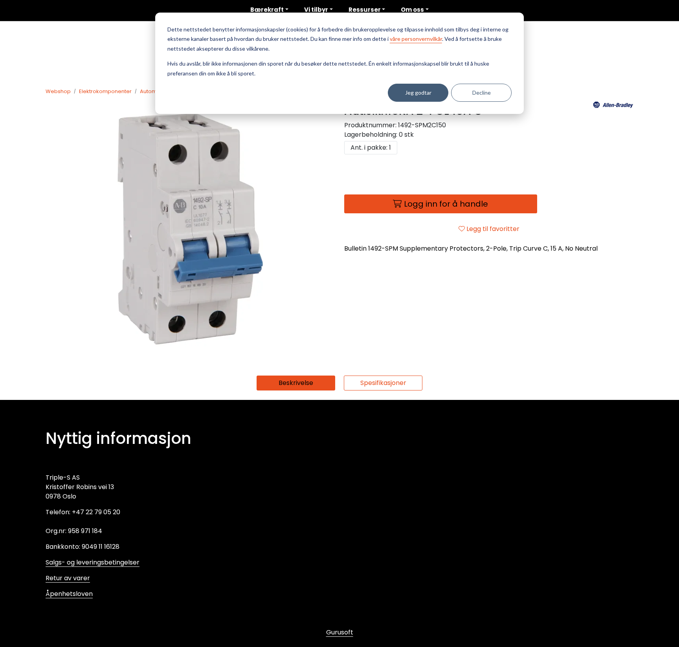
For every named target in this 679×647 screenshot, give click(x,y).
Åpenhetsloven (69, 593)
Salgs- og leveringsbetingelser (92, 562)
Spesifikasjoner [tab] (383, 382)
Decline (481, 92)
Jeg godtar (418, 92)
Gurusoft (339, 632)
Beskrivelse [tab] (296, 382)
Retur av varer (68, 578)
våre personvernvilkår (416, 38)
